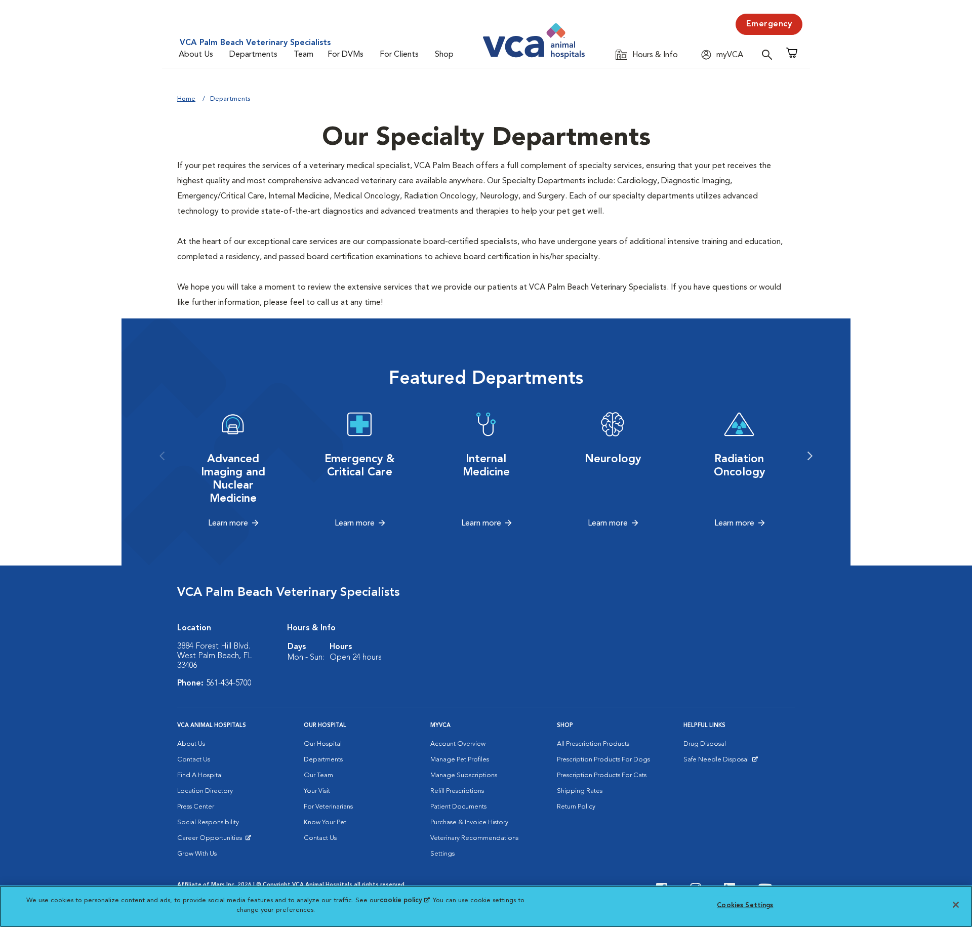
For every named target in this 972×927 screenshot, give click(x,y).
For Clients (399, 55)
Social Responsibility (208, 822)
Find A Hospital (200, 775)
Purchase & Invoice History (469, 822)
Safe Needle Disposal (717, 762)
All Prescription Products (593, 744)
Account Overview (457, 744)
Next (810, 456)
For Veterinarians (328, 806)
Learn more (228, 523)
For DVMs (345, 55)
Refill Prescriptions (457, 791)
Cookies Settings (745, 905)
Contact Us (193, 759)
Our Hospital (323, 744)
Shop (444, 55)
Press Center (195, 806)
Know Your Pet (325, 822)
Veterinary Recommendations (474, 838)
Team (303, 55)
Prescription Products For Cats (601, 775)
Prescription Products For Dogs (603, 759)
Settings (442, 854)
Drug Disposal (704, 744)
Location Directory (205, 791)
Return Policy (576, 806)
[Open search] (769, 54)
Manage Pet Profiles (459, 759)
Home (186, 99)
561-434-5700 (229, 683)
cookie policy (404, 900)
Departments (253, 55)
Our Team (318, 775)
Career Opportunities (211, 840)
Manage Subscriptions (463, 775)
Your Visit (317, 791)
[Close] (956, 905)
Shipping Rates (579, 791)
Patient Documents (458, 806)
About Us (196, 55)
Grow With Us (197, 854)
